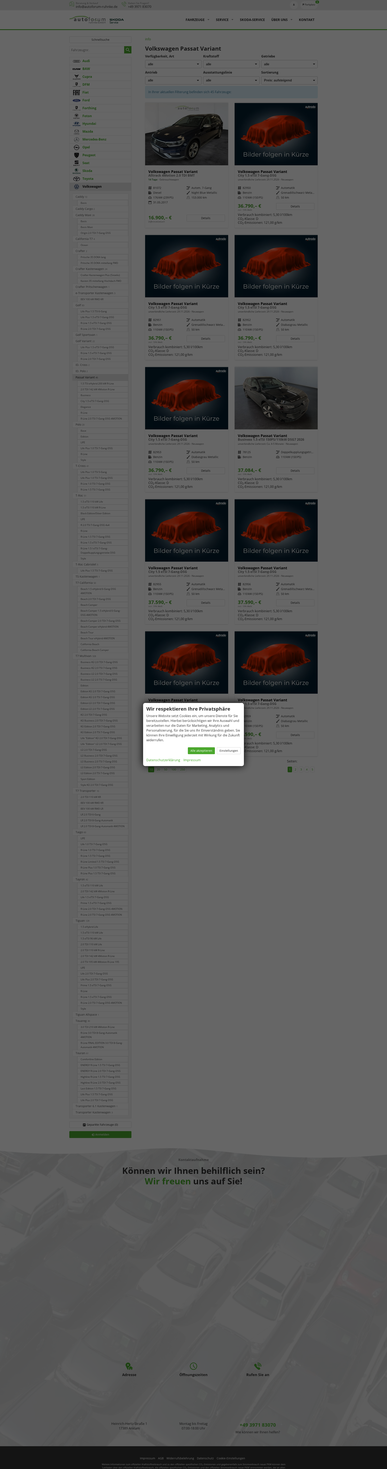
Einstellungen (229, 751)
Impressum (192, 760)
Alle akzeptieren (201, 751)
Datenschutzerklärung (163, 760)
